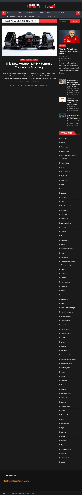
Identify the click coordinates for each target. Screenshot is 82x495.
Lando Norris (65, 329)
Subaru (63, 411)
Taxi (62, 419)
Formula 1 (10, 13)
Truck (63, 436)
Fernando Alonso (67, 249)
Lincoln (63, 342)
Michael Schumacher (68, 359)
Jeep (62, 303)
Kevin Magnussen (67, 312)
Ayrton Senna (65, 176)
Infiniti (63, 291)
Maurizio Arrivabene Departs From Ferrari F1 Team (69, 51)
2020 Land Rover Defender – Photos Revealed (73, 117)
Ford (62, 253)
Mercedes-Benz (66, 355)
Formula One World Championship (68, 263)
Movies (31, 17)
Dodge (63, 227)
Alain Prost (64, 147)
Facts (40, 17)
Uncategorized (66, 449)
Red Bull (63, 389)
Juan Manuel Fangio (68, 308)
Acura (63, 143)
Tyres (63, 445)
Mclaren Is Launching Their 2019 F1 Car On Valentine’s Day (72, 101)
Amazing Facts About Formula (68, 157)
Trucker (63, 441)
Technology (59, 13)
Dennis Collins (66, 223)
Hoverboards (65, 282)
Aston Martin (65, 163)
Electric (63, 236)
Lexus (63, 338)
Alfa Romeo (65, 151)
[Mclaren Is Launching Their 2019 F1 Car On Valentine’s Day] (62, 99)
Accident (64, 138)
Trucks (41, 13)
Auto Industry (65, 172)
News (63, 376)
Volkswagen (65, 458)
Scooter (64, 402)
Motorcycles (30, 13)
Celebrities (22, 17)
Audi (62, 167)
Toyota (63, 432)
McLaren (64, 351)
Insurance (64, 295)
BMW (62, 189)
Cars (19, 13)
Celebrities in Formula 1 (69, 206)
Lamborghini (65, 321)
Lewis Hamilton (66, 333)
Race (49, 13)
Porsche (64, 381)
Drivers (63, 232)
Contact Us (50, 17)
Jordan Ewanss (28, 85)
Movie (63, 372)
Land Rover (65, 325)
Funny (63, 269)
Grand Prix (64, 273)
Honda (63, 278)
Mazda (63, 346)
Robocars (64, 398)
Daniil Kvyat (65, 219)
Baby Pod (64, 180)
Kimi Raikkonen (66, 316)
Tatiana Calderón (67, 415)
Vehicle (63, 454)
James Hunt (65, 299)
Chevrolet (64, 210)
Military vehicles (66, 363)
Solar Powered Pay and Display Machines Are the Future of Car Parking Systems (73, 84)
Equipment (11, 17)
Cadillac (64, 197)
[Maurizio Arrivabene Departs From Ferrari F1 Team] (69, 36)
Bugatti (63, 193)
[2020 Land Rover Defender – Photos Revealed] (62, 115)
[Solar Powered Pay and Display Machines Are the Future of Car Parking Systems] (62, 81)
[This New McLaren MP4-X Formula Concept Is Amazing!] (29, 41)
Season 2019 (65, 406)
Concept (64, 214)
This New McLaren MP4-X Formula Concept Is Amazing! (29, 65)
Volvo (63, 462)
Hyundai (64, 286)
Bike (62, 184)
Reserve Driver (66, 393)
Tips (62, 428)
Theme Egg (30, 493)
